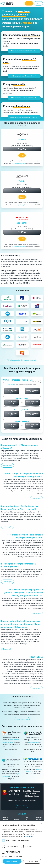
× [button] (41, 824)
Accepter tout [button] (12, 861)
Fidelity (22, 181)
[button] (22, 856)
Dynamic (22, 139)
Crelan (16, 820)
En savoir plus (22, 806)
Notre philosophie (22, 719)
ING (27, 817)
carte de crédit (34, 742)
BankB (5, 820)
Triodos (38, 820)
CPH (16, 817)
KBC (27, 820)
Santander (38, 817)
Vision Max (22, 222)
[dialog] (22, 843)
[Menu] (29, 3)
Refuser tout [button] (32, 861)
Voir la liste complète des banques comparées (22, 360)
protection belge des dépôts (19, 163)
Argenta (5, 817)
